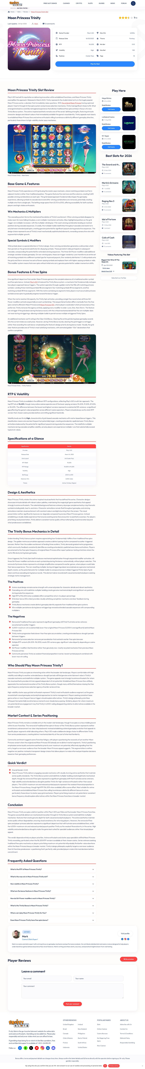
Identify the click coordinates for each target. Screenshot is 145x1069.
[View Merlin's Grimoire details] (129, 187)
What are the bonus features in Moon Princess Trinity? (30, 891)
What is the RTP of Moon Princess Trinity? (26, 869)
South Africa (82, 1043)
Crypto (79, 3)
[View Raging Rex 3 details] (129, 205)
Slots (90, 3)
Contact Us (123, 1029)
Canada (65, 1034)
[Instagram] (125, 939)
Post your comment (72, 1004)
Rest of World (82, 1038)
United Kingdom (68, 1024)
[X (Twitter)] (31, 1048)
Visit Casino (111, 109)
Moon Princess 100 (47, 305)
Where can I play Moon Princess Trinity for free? (28, 913)
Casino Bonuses (102, 1034)
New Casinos (101, 1046)
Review (25, 12)
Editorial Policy (125, 1038)
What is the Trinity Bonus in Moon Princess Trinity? (29, 905)
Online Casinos (102, 1029)
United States (82, 1047)
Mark (36, 24)
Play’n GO (90, 33)
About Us (124, 1020)
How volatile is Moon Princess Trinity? (24, 884)
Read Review (106, 105)
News (113, 3)
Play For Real (95, 64)
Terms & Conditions (126, 1034)
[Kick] (26, 1048)
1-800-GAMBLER (44, 1043)
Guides (101, 3)
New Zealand (82, 1029)
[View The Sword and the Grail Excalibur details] (129, 168)
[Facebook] (128, 939)
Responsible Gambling (127, 1043)
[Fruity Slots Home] (33, 1023)
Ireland (80, 1024)
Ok (105, 1066)
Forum (124, 3)
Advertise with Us (126, 1024)
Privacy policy (114, 1066)
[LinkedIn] (122, 939)
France (65, 1043)
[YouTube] (37, 1048)
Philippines (81, 1034)
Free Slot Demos (50, 3)
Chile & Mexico (68, 1038)
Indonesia (66, 1047)
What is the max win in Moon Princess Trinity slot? (29, 877)
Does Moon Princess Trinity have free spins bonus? (29, 920)
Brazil (65, 1029)
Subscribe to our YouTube (119, 278)
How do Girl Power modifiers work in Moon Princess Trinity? (32, 898)
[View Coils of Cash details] (129, 241)
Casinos (66, 3)
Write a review (129, 959)
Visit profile (125, 933)
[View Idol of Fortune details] (129, 223)
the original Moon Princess (71, 103)
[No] (142, 1066)
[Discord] (53, 1048)
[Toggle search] (133, 3)
